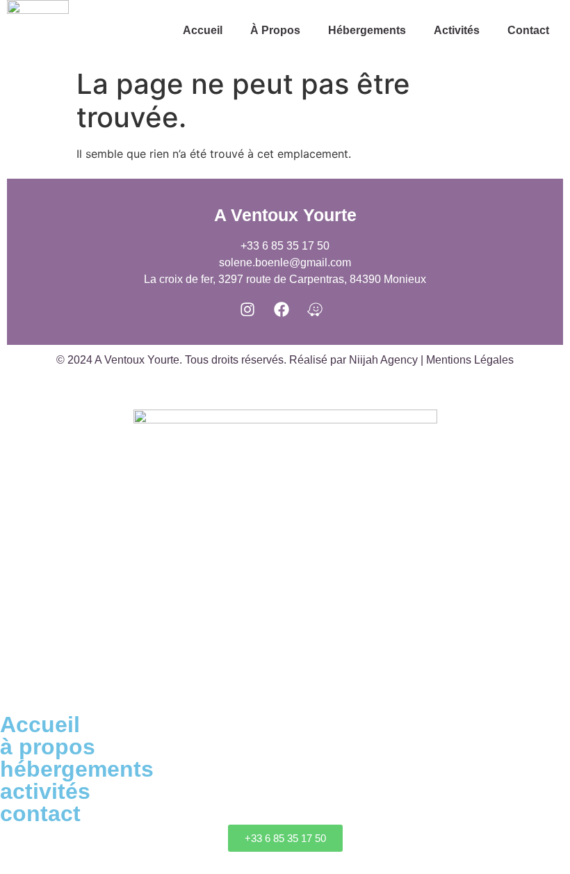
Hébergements (367, 30)
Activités (457, 30)
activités (45, 791)
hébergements (77, 769)
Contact (528, 30)
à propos (275, 30)
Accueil (202, 30)
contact (40, 813)
